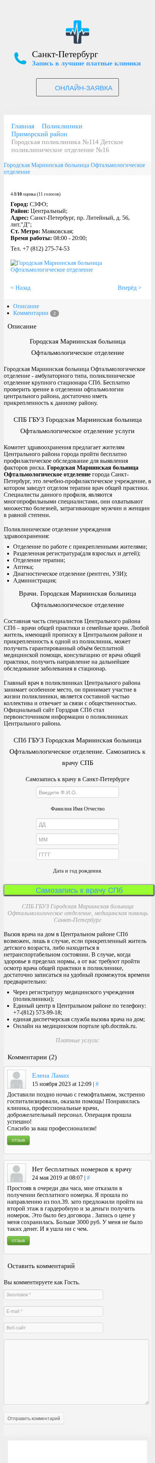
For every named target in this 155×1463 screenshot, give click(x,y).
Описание (26, 306)
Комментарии (34, 313)
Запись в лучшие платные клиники (86, 63)
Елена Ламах (50, 1075)
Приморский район (39, 134)
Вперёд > (129, 287)
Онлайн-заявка (83, 87)
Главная (22, 126)
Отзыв (18, 1140)
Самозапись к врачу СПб (79, 889)
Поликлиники (62, 126)
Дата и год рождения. (77, 871)
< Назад (20, 287)
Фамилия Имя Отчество (78, 809)
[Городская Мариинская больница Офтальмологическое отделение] (76, 269)
